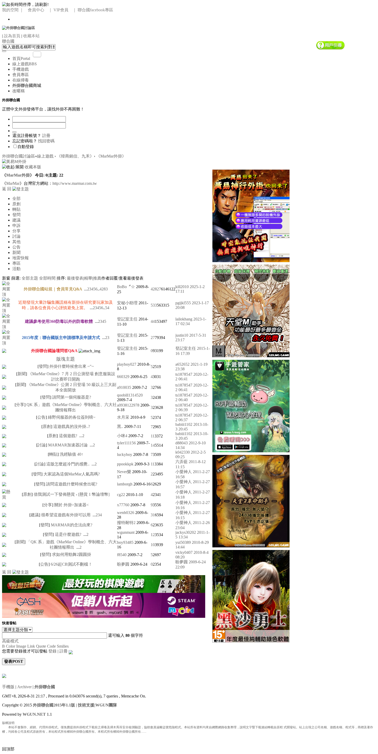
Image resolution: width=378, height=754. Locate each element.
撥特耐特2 (126, 522)
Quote (41, 646)
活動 (16, 268)
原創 (16, 204)
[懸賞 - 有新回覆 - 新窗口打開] (8, 494)
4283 (104, 289)
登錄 (52, 651)
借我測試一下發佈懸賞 (54, 494)
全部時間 (47, 278)
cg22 (121, 494)
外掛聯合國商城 (26, 85)
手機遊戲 (20, 69)
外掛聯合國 (44, 687)
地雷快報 (20, 258)
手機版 (8, 687)
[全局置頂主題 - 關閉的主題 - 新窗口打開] (4, 350)
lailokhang (183, 319)
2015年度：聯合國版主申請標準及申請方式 (61, 337)
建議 (16, 220)
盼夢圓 (123, 564)
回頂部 (8, 749)
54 (107, 308)
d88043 (181, 443)
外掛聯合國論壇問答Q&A (54, 350)
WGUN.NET (34, 714)
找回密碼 (46, 141)
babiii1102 (183, 424)
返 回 (6, 189)
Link (31, 646)
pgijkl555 (183, 303)
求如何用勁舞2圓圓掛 (71, 554)
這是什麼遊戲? (68, 534)
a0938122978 (128, 405)
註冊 (46, 135)
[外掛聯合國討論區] (18, 28)
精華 (88, 278)
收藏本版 (33, 167)
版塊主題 (65, 359)
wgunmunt (125, 532)
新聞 (16, 252)
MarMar (13, 183)
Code (51, 646)
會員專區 (20, 74)
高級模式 (10, 641)
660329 (123, 376)
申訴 (16, 225)
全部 (16, 198)
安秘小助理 (127, 303)
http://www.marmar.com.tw (74, 183)
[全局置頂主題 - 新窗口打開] (8, 289)
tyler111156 (126, 443)
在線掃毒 (20, 80)
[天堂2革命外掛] (251, 500)
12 (153, 534)
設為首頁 (12, 36)
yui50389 (183, 542)
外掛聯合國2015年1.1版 (54, 705)
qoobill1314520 (130, 395)
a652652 (182, 364)
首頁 (21, 58)
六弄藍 (181, 461)
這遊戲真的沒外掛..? (71, 426)
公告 (16, 247)
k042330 (182, 452)
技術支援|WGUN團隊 (97, 705)
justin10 (181, 335)
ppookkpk (125, 464)
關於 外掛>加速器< (71, 505)
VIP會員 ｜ (65, 10)
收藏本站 (31, 36)
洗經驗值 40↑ (71, 454)
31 (153, 515)
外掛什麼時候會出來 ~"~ (71, 366)
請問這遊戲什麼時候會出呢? (71, 484)
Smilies (63, 646)
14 (153, 445)
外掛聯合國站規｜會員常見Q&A (53, 289)
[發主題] (20, 189)
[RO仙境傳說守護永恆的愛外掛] (251, 405)
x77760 (123, 505)
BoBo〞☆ (126, 286)
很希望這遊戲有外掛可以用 (66, 515)
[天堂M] (251, 310)
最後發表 (75, 278)
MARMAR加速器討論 (68, 445)
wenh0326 (125, 512)
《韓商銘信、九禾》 (75, 156)
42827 (156, 289)
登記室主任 (127, 319)
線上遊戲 (24, 64)
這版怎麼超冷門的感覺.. (67, 464)
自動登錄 (25, 146)
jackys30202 (185, 532)
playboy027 (126, 364)
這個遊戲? (68, 436)
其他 (16, 242)
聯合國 (8, 41)
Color (10, 646)
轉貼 (16, 209)
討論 (16, 236)
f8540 (122, 555)
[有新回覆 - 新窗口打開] (4, 366)
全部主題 (30, 278)
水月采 (123, 417)
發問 (16, 215)
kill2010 (182, 286)
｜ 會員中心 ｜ (36, 10)
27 (153, 337)
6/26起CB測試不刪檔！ (71, 564)
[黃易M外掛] (251, 215)
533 (154, 305)
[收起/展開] (13, 167)
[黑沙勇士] (251, 595)
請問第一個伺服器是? (71, 397)
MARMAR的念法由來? (71, 525)
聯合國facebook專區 (95, 10)
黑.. (120, 426)
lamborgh (124, 484)
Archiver (24, 687)
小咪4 (122, 436)
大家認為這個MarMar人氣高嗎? (71, 474)
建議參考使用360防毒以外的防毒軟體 (59, 321)
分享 (16, 231)
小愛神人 (183, 472)
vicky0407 (184, 552)
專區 (16, 263)
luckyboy (124, 454)
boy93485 (125, 542)
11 (153, 436)
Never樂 (124, 472)
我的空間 (10, 10)
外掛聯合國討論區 (18, 156)
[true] (4, 51)
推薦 (97, 278)
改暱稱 (18, 91)
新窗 (6, 278)
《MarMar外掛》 (111, 156)
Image (21, 646)
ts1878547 (183, 374)
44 (153, 321)
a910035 (124, 387)
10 (153, 544)
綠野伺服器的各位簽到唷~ (71, 417)
